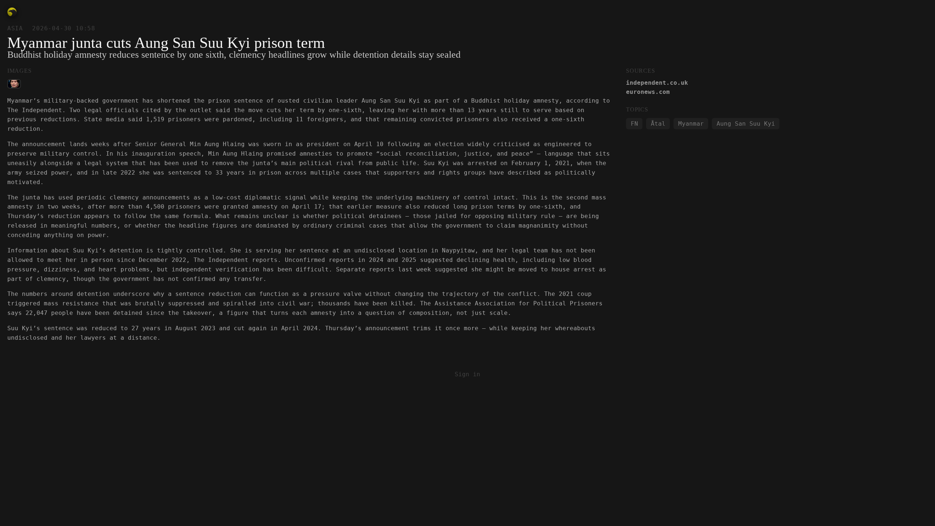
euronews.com (648, 91)
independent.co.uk (657, 82)
